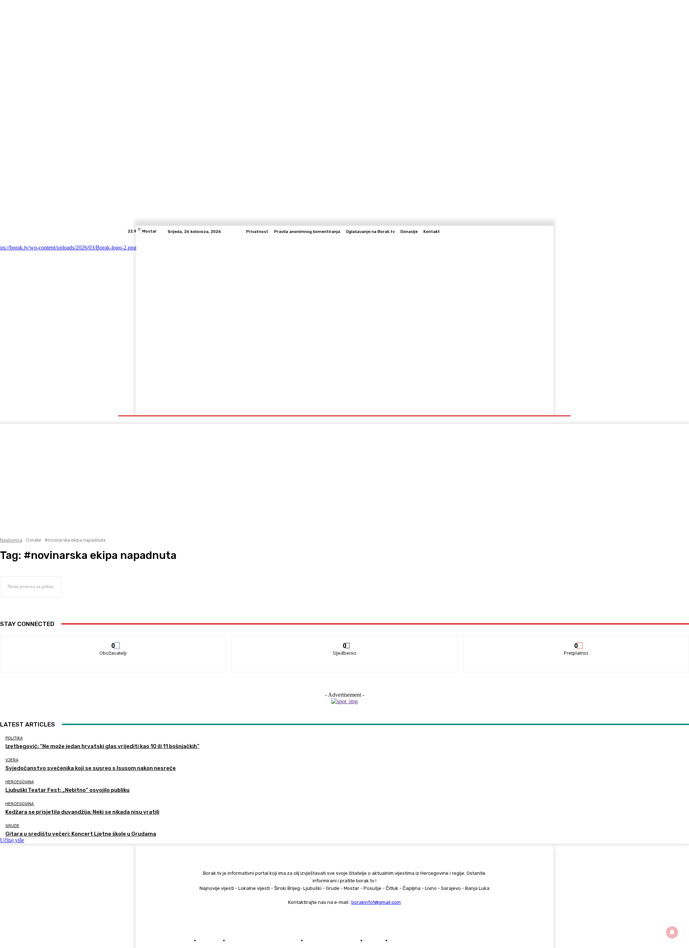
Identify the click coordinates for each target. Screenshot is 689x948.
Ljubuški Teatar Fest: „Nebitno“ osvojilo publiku (67, 790)
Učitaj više (12, 840)
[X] (549, 231)
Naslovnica (11, 540)
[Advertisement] (344, 474)
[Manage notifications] (672, 932)
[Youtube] (557, 231)
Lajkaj (113, 641)
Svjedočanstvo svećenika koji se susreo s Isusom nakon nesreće (90, 768)
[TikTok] (540, 231)
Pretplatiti (576, 641)
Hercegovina (19, 782)
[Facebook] (523, 231)
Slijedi (345, 641)
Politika (14, 738)
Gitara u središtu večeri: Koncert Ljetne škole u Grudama (80, 834)
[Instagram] (532, 231)
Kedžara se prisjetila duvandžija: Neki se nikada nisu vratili (82, 812)
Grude (12, 826)
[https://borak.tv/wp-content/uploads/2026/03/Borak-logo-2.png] (198, 317)
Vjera (11, 760)
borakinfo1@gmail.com (376, 902)
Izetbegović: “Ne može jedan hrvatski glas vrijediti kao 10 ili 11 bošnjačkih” (102, 746)
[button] (553, 406)
